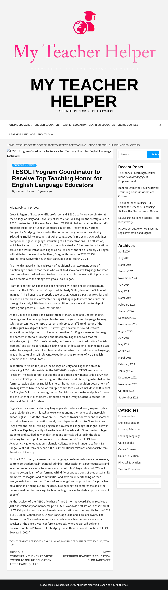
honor (56, 541)
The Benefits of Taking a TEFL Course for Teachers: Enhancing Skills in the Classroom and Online (138, 207)
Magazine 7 (105, 584)
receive (88, 541)
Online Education (20, 125)
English (48, 541)
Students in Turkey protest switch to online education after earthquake (31, 558)
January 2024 (126, 311)
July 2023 (123, 337)
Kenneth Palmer (26, 191)
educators (37, 541)
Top (12, 544)
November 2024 (127, 278)
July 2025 (123, 258)
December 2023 (127, 318)
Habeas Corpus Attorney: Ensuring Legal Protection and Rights (138, 231)
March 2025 (124, 265)
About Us (44, 134)
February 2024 (126, 304)
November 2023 (127, 324)
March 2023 (124, 357)
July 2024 (123, 284)
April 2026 (124, 251)
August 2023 (125, 331)
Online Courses (127, 125)
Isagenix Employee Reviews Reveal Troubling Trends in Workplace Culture (138, 192)
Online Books (126, 443)
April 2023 (124, 351)
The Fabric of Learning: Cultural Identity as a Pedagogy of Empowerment (136, 177)
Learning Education (102, 125)
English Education (47, 125)
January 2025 (126, 271)
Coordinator (23, 541)
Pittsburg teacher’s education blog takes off (87, 556)
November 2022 (127, 384)
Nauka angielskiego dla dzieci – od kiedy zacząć (138, 220)
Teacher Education (73, 125)
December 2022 (127, 377)
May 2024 (123, 291)
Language (66, 541)
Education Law (127, 416)
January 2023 (126, 371)
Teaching (97, 541)
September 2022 (128, 397)
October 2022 (126, 391)
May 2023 (123, 344)
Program (78, 541)
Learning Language (22, 134)
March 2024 (124, 298)
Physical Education (129, 462)
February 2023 (126, 364)
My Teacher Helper (84, 93)
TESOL (107, 541)
